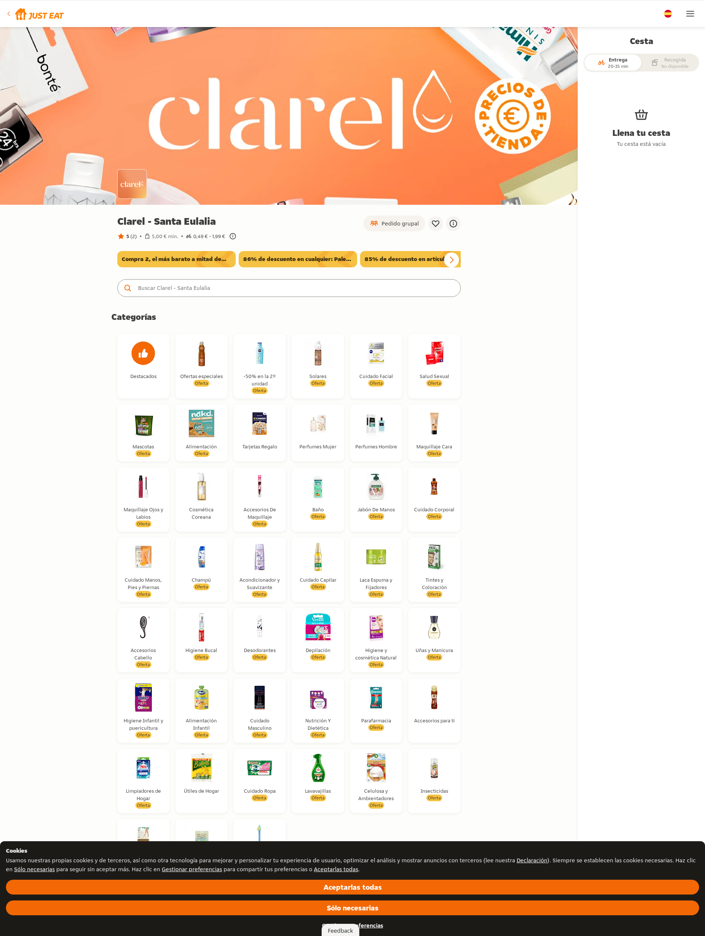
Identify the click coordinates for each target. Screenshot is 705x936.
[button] (35, 14)
